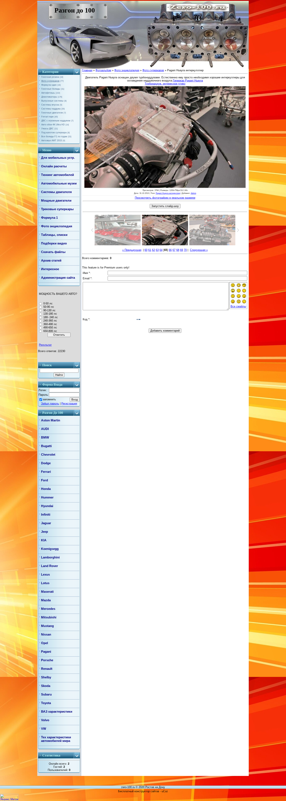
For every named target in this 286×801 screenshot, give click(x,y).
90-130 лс (49, 310)
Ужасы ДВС (47, 128)
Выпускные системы (52, 100)
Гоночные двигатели (52, 112)
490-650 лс (50, 327)
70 (185, 250)
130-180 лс (50, 313)
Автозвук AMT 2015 (51, 140)
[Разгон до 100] (57, 36)
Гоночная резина (50, 77)
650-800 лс (50, 331)
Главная (87, 70)
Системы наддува (51, 108)
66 (170, 250)
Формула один (49, 85)
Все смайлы (238, 306)
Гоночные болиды (50, 89)
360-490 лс (50, 324)
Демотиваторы (49, 96)
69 (181, 250)
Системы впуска (50, 104)
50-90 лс (48, 306)
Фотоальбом (103, 70)
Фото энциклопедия (126, 70)
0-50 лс (48, 303)
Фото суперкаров (50, 81)
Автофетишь (48, 93)
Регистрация (69, 403)
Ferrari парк (47, 116)
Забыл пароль (50, 403)
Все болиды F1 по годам (54, 136)
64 (161, 250)
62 (153, 250)
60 (145, 250)
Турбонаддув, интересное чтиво (165, 83)
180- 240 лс (50, 317)
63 (157, 250)
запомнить (49, 399)
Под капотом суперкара (54, 132)
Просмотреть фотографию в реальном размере (165, 197)
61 (149, 250)
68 (177, 250)
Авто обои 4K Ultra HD (53, 124)
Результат (45, 344)
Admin (193, 193)
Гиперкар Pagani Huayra (188, 80)
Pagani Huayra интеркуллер (168, 193)
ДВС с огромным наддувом (55, 120)
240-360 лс (50, 320)
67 (174, 250)
